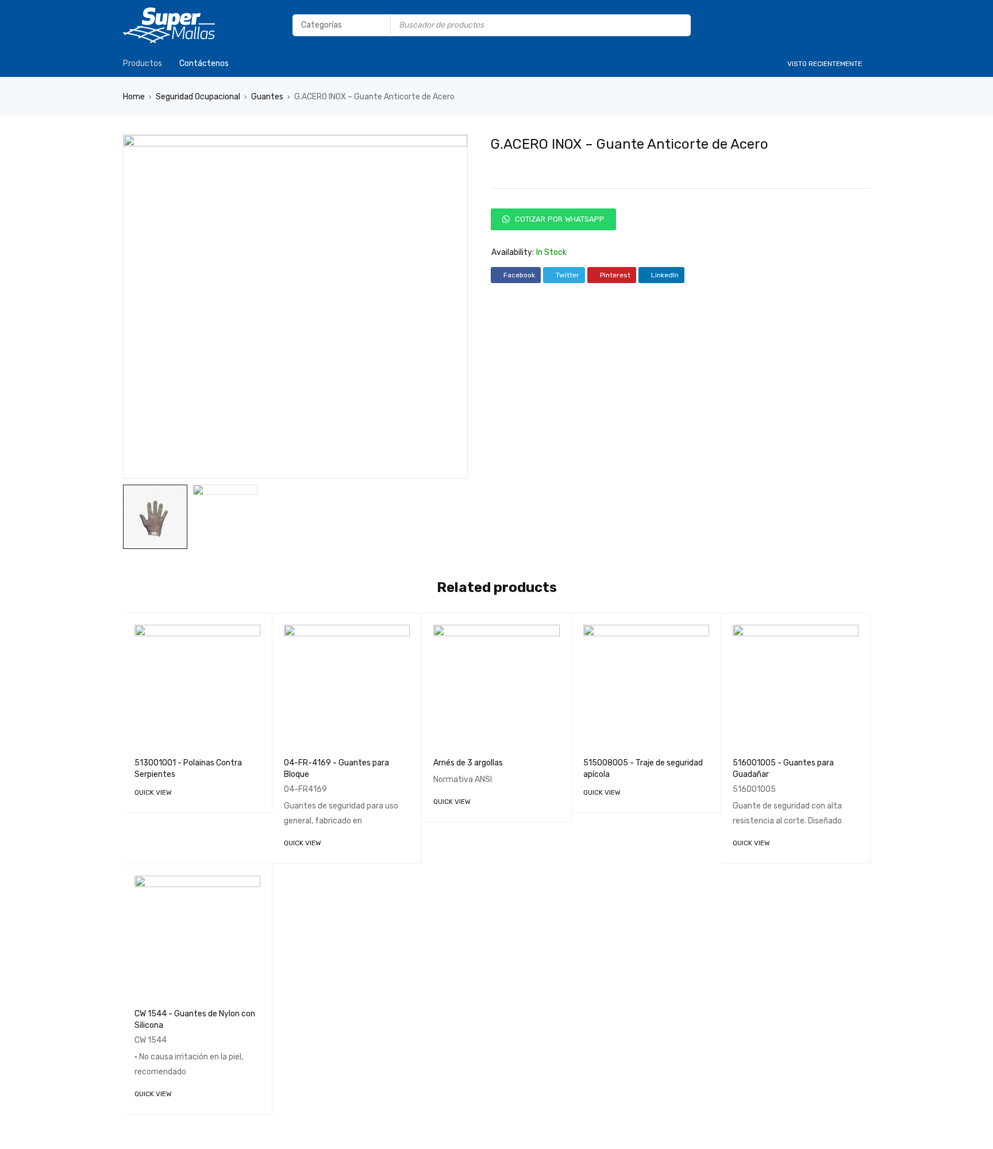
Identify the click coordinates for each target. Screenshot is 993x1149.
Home (134, 97)
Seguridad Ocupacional (198, 97)
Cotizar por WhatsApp (559, 219)
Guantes (267, 97)
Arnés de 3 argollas (468, 763)
